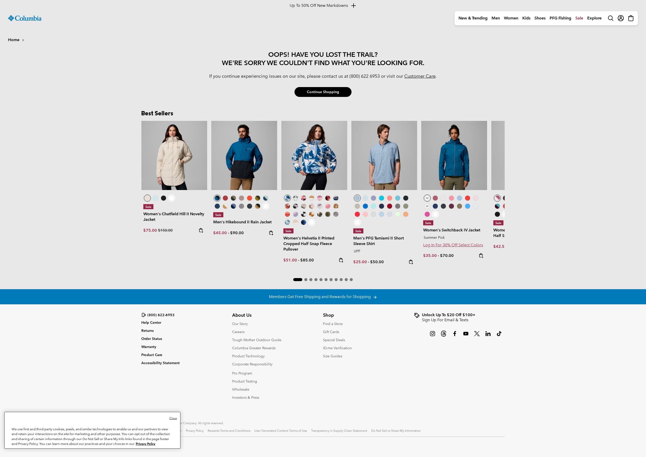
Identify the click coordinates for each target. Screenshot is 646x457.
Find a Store (333, 323)
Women (511, 18)
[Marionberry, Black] (497, 206)
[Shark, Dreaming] (335, 214)
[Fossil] (357, 206)
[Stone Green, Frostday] (319, 214)
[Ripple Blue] (459, 198)
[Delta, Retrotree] (335, 206)
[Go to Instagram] (432, 336)
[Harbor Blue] (467, 206)
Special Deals (334, 340)
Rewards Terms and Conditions (229, 430)
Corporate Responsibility (252, 364)
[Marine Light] (365, 198)
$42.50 (500, 246)
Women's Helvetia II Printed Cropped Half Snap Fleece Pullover (308, 244)
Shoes (540, 18)
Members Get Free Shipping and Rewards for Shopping (321, 296)
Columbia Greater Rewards (254, 348)
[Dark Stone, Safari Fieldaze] (174, 155)
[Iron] (241, 198)
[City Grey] (241, 206)
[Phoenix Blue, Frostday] (314, 155)
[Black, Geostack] (303, 214)
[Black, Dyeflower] (295, 206)
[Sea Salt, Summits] (311, 198)
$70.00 (447, 255)
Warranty (148, 346)
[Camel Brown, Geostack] (311, 214)
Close (173, 418)
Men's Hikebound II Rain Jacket (242, 222)
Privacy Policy (195, 430)
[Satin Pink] (475, 198)
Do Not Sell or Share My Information (396, 430)
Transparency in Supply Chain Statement (339, 430)
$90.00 (237, 232)
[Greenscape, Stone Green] (233, 198)
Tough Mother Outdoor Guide (256, 340)
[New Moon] (373, 198)
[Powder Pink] (443, 198)
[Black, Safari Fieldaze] (163, 198)
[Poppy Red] (467, 198)
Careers (238, 332)
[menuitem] (473, 18)
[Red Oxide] (225, 198)
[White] (389, 214)
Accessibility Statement (160, 363)
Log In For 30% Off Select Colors (453, 245)
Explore (594, 18)
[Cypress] (405, 206)
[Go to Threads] (443, 336)
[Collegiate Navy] (217, 206)
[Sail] (381, 214)
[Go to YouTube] (465, 336)
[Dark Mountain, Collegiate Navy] (233, 206)
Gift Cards (331, 332)
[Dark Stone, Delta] (225, 206)
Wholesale (240, 389)
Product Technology (248, 356)
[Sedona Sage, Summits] (303, 206)
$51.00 (290, 260)
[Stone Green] (459, 206)
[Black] (249, 206)
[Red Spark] (357, 214)
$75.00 (150, 230)
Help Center (151, 322)
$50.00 (377, 261)
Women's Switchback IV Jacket (451, 230)
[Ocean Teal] (381, 198)
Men (496, 18)
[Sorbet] (365, 214)
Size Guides (332, 356)
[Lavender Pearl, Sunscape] (319, 206)
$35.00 (430, 255)
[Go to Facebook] (454, 336)
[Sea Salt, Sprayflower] (295, 222)
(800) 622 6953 (364, 76)
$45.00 (220, 232)
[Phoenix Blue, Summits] (335, 198)
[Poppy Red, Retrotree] (287, 214)
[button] (297, 279)
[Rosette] (451, 198)
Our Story (240, 323)
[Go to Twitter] (476, 336)
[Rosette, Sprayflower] (327, 206)
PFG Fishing (560, 18)
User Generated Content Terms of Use (280, 430)
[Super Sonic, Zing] (249, 198)
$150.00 (165, 230)
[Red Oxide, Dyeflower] (327, 198)
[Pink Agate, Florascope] (311, 206)
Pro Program (242, 373)
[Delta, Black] (257, 206)
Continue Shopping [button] (323, 92)
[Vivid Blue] (365, 206)
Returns (147, 330)
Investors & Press (245, 397)
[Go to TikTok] (499, 336)
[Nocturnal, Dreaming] (303, 222)
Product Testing (244, 381)
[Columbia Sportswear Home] (24, 18)
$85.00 (307, 260)
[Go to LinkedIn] (488, 336)
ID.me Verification (337, 348)
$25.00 (360, 261)
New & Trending (473, 18)
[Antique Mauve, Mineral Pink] (497, 198)
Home (14, 39)
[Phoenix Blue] (454, 155)
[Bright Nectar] (405, 214)
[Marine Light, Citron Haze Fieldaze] (155, 198)
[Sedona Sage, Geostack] (295, 198)
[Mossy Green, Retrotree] (327, 214)
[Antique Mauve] (435, 198)
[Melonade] (389, 198)
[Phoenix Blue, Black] (244, 155)
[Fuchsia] (427, 214)
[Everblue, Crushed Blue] (265, 198)
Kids (526, 18)
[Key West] (397, 214)
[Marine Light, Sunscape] (287, 222)
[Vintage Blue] (397, 198)
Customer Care (420, 76)
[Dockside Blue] (384, 155)
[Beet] (389, 206)
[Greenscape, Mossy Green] (257, 198)
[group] (459, 317)
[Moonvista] (451, 206)
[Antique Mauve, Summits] (319, 198)
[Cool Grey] (373, 214)
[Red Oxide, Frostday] (287, 206)
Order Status (151, 338)
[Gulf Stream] (373, 206)
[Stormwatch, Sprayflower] (295, 214)
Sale (579, 18)
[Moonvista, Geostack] (303, 198)
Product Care (151, 355)
